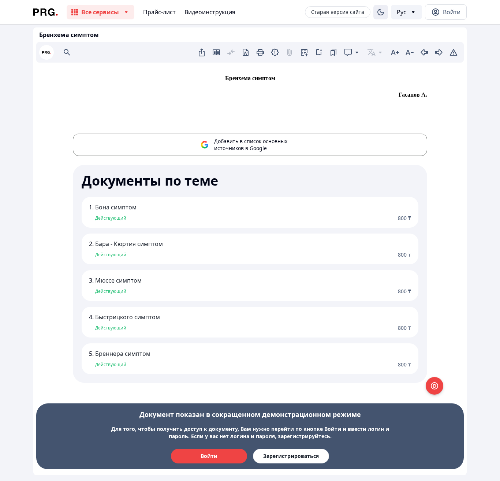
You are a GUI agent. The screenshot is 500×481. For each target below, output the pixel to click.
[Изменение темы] (380, 12)
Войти (209, 455)
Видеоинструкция (209, 12)
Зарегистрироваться (291, 455)
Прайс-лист (159, 12)
